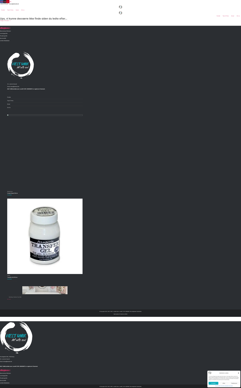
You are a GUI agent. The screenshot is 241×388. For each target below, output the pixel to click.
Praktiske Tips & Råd (17, 297)
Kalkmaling (11, 297)
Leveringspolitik (4, 33)
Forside (3, 10)
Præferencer (234, 383)
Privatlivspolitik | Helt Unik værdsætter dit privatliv (224, 385)
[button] (238, 373)
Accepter (213, 383)
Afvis (224, 383)
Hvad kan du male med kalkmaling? (15, 295)
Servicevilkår (3, 38)
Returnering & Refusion (5, 31)
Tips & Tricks (10, 10)
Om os (22, 10)
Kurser (17, 10)
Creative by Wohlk (123, 314)
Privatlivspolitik (3, 35)
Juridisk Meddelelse (4, 40)
